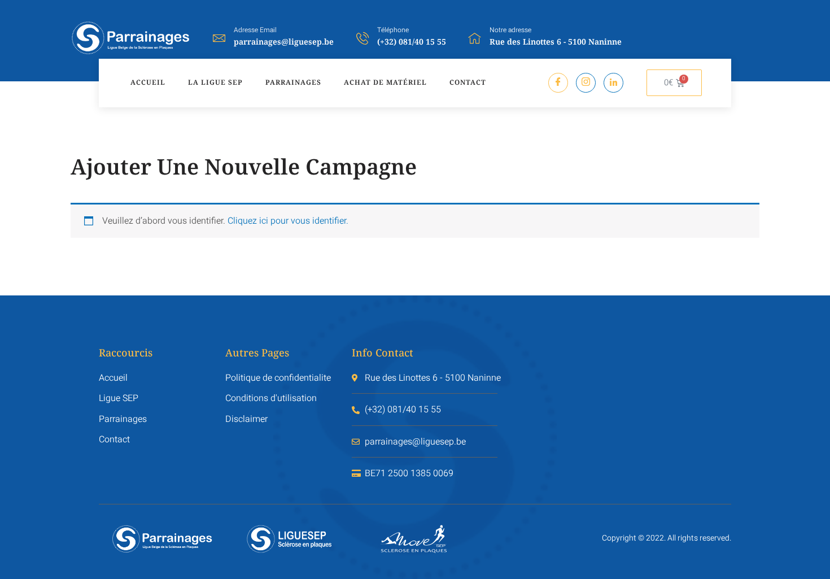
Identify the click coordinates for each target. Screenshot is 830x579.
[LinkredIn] (613, 83)
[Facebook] (558, 83)
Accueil (147, 82)
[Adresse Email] (219, 38)
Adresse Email (255, 30)
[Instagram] (586, 83)
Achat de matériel (385, 82)
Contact (467, 82)
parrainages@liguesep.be (284, 41)
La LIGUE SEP (215, 82)
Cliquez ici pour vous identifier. (288, 221)
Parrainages (293, 82)
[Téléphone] (362, 38)
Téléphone (393, 30)
